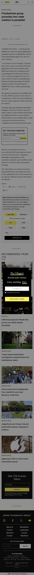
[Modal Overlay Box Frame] (17, 287)
